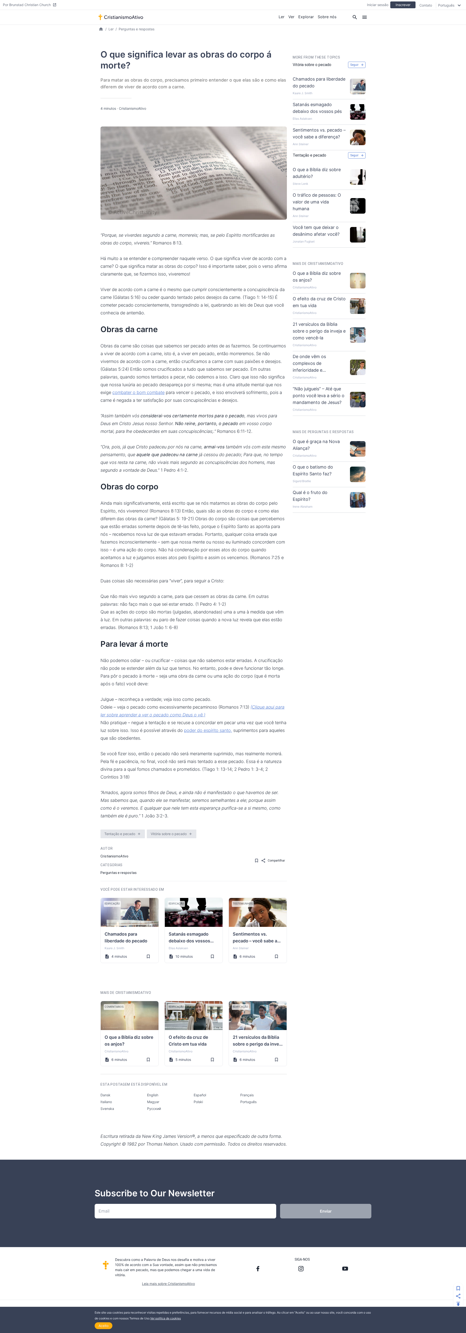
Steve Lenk (300, 183)
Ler (281, 16)
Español (200, 1095)
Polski (198, 1102)
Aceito (103, 1326)
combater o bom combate (138, 392)
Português (248, 1102)
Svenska (107, 1109)
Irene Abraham (302, 506)
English (152, 1095)
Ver (291, 16)
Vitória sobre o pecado (169, 834)
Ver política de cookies (165, 1318)
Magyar (153, 1102)
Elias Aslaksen (178, 948)
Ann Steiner (241, 948)
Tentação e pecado (119, 834)
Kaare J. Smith (114, 948)
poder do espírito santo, (208, 730)
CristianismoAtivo (132, 108)
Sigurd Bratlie (302, 481)
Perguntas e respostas (136, 29)
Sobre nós (327, 16)
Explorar (306, 16)
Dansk (105, 1095)
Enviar (326, 1211)
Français (247, 1095)
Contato (425, 5)
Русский (154, 1109)
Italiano (106, 1102)
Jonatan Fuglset (304, 241)
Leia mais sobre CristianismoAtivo (168, 1284)
